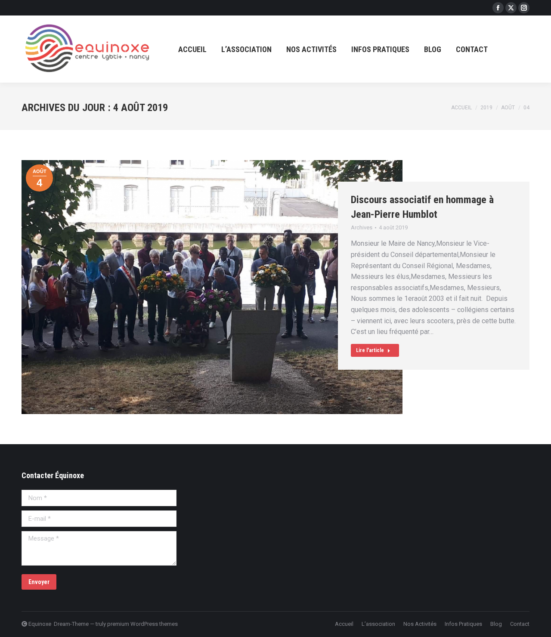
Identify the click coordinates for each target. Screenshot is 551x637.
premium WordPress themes (142, 624)
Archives (361, 227)
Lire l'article (370, 350)
